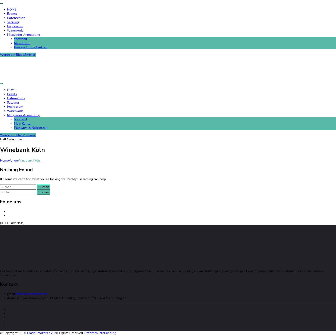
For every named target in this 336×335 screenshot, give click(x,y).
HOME (11, 9)
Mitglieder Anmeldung (23, 35)
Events (12, 14)
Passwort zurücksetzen (30, 47)
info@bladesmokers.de (31, 294)
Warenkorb (15, 30)
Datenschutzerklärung (100, 333)
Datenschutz (16, 18)
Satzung (13, 22)
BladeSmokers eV (39, 333)
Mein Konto (22, 43)
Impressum (15, 26)
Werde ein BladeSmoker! (18, 55)
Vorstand (20, 39)
